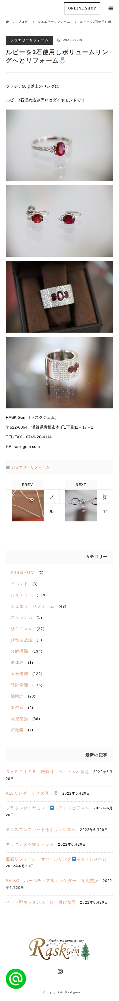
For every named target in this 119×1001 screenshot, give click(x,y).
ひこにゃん (22, 628)
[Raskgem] (59, 958)
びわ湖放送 (22, 640)
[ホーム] (8, 18)
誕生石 (17, 707)
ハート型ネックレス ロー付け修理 (41, 902)
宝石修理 (19, 673)
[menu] (111, 8)
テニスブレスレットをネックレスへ (41, 829)
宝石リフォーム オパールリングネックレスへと (56, 859)
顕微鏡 (17, 729)
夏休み (17, 662)
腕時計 (17, 696)
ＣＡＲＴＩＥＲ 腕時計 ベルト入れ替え (47, 771)
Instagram (59, 970)
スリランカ (22, 617)
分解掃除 (19, 651)
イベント (19, 583)
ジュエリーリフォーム (29, 40)
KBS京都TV (22, 572)
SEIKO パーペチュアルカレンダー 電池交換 (52, 880)
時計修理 (19, 685)
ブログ (23, 21)
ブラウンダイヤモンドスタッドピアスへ (48, 808)
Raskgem (72, 992)
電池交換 (19, 718)
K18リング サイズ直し (29, 793)
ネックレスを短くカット (30, 844)
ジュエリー (22, 595)
